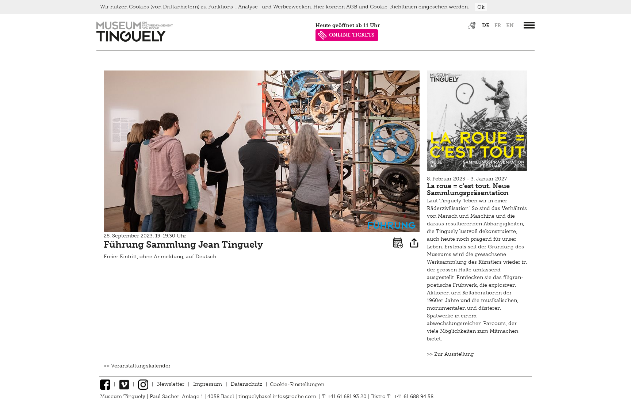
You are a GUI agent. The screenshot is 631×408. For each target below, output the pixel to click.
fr (497, 25)
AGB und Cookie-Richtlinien (381, 7)
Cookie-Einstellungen (297, 384)
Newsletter (170, 384)
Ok (481, 7)
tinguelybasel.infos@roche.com (278, 396)
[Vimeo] (124, 384)
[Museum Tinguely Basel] (134, 40)
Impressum (207, 384)
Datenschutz (246, 384)
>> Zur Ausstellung (450, 354)
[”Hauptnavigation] (529, 25)
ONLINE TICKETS (351, 35)
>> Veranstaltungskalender (137, 366)
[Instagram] (143, 384)
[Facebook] (105, 384)
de (485, 25)
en (510, 25)
